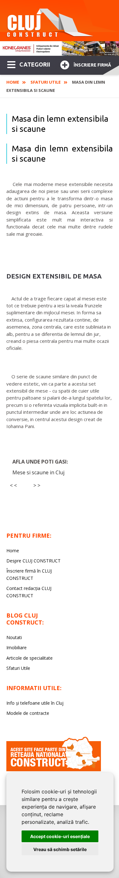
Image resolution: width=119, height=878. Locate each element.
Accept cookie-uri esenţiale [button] (60, 836)
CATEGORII (34, 64)
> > (36, 485)
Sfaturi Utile (45, 82)
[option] (59, 48)
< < (13, 485)
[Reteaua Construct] (53, 769)
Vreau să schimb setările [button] (60, 849)
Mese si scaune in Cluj (38, 472)
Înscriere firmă (92, 64)
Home (12, 82)
